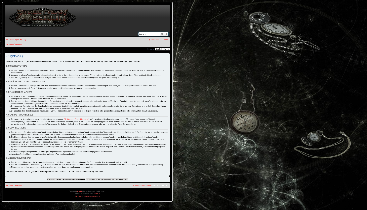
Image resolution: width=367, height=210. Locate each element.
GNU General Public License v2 (76, 119)
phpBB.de (97, 193)
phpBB (79, 191)
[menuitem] (23, 40)
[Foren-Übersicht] (42, 16)
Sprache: (150, 49)
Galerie (165, 40)
